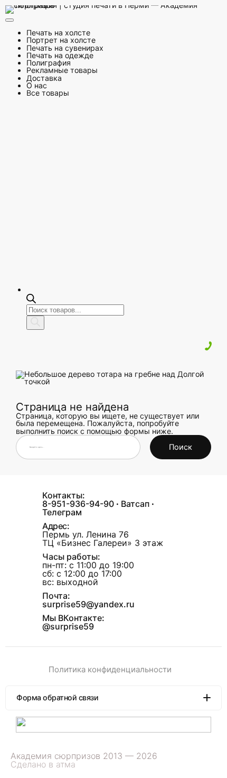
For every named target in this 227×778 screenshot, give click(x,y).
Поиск (180, 447)
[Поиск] (35, 323)
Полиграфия (48, 62)
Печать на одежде (59, 55)
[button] (113, 698)
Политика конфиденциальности (110, 669)
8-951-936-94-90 (78, 503)
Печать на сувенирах (64, 47)
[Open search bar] (31, 300)
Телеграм (62, 512)
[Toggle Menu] (9, 20)
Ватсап (135, 503)
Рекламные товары (62, 70)
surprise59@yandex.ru (88, 604)
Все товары (47, 92)
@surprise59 (68, 626)
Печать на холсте (58, 32)
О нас (36, 85)
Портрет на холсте (61, 39)
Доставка (44, 77)
